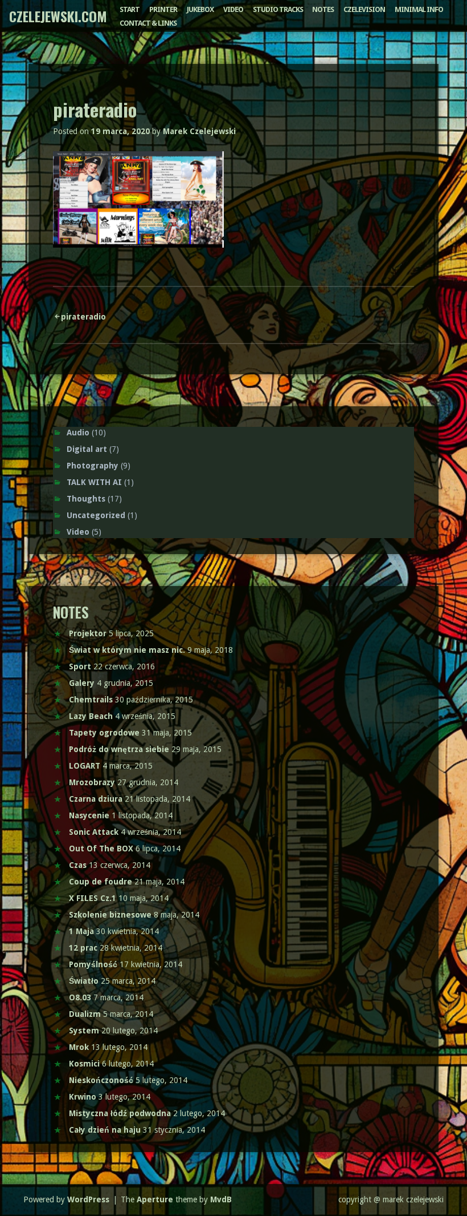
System (84, 1030)
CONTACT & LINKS (148, 23)
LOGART (84, 765)
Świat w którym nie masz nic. (127, 650)
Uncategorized (96, 515)
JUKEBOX (200, 9)
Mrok (79, 1047)
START (130, 9)
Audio (78, 432)
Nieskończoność (101, 1080)
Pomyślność (93, 964)
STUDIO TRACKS (278, 9)
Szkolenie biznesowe (110, 914)
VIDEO (233, 9)
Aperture (155, 1199)
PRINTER (163, 9)
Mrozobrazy (92, 782)
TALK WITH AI (94, 482)
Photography (92, 465)
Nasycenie (89, 815)
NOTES (323, 9)
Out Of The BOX (101, 848)
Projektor (87, 633)
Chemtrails (91, 699)
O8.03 (80, 997)
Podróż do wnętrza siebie (119, 749)
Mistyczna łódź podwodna (120, 1113)
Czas (78, 865)
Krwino (82, 1096)
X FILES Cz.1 (92, 898)
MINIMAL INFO (419, 9)
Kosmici (84, 1063)
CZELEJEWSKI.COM (58, 16)
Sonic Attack (93, 832)
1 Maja (81, 931)
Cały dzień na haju (105, 1129)
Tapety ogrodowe (104, 732)
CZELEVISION (364, 9)
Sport (80, 666)
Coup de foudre (100, 881)
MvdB (221, 1199)
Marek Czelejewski (199, 131)
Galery (82, 683)
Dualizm (85, 1014)
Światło (84, 980)
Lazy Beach (91, 716)
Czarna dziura (95, 798)
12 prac (83, 947)
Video (78, 531)
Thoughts (86, 498)
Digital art (87, 449)
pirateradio (83, 316)
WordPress (88, 1199)
